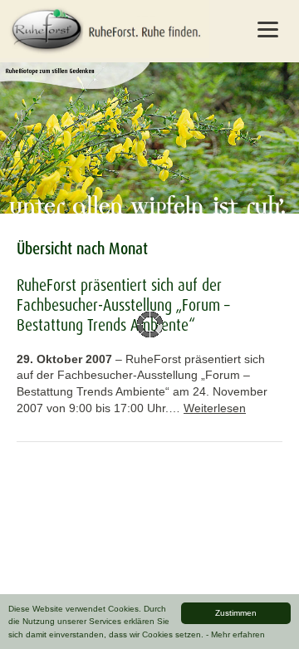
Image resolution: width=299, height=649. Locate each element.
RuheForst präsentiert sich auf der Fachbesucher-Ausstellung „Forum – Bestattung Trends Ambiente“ (123, 305)
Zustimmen (236, 612)
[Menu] (267, 29)
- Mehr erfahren (235, 634)
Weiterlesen (215, 408)
